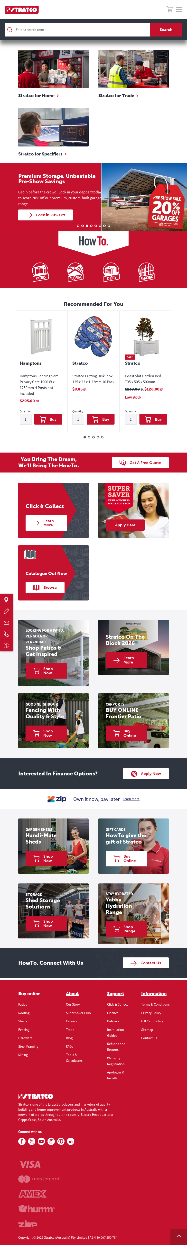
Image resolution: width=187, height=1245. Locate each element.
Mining (23, 1055)
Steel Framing (28, 1046)
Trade (70, 1029)
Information (154, 993)
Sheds (22, 1021)
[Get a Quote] (6, 611)
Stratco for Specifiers (40, 154)
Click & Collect (117, 1004)
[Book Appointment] (6, 645)
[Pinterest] (61, 1141)
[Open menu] (179, 9)
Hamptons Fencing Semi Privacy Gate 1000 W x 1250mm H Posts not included (39, 384)
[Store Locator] (6, 599)
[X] (31, 1141)
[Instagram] (51, 1141)
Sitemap (147, 1029)
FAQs (69, 1046)
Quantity (25, 411)
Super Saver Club (78, 1013)
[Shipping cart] (170, 10)
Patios (22, 1004)
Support (115, 993)
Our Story (73, 1004)
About (72, 993)
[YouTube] (41, 1141)
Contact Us (149, 1038)
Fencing (23, 1029)
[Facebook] (22, 1141)
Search (166, 29)
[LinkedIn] (70, 1141)
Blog (69, 1038)
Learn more (131, 799)
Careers (71, 1021)
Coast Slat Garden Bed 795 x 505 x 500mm (143, 378)
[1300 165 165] (6, 634)
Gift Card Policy (152, 1021)
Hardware (25, 1038)
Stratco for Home (36, 95)
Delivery (113, 1021)
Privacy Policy (151, 1013)
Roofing (23, 1013)
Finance (112, 1013)
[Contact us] (6, 622)
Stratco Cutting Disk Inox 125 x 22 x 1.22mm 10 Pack (93, 378)
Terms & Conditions (155, 1004)
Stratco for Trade (116, 95)
